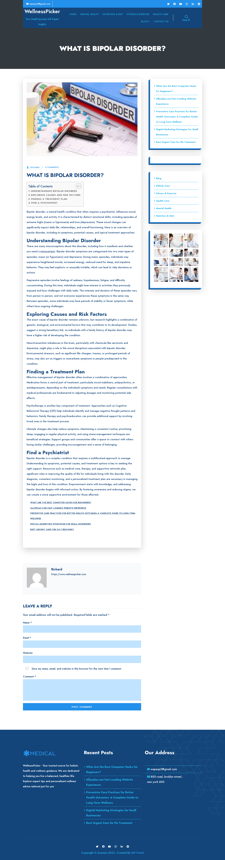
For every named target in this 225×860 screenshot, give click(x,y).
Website (28, 653)
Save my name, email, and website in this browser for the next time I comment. (77, 668)
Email (27, 638)
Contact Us (161, 21)
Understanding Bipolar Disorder (54, 191)
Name (27, 622)
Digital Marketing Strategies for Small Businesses (60, 524)
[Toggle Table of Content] (77, 186)
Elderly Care (163, 186)
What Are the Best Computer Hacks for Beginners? (60, 502)
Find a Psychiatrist (44, 203)
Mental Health (89, 14)
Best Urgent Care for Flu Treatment (52, 529)
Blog (144, 21)
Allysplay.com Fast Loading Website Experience (58, 508)
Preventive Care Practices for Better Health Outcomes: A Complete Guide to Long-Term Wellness (82, 516)
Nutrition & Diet (113, 14)
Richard (34, 167)
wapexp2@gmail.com (39, 3)
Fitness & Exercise (138, 14)
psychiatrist (47, 251)
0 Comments (52, 167)
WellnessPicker (42, 11)
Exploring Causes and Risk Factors (56, 195)
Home (73, 14)
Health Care (160, 14)
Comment (29, 676)
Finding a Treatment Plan (49, 199)
